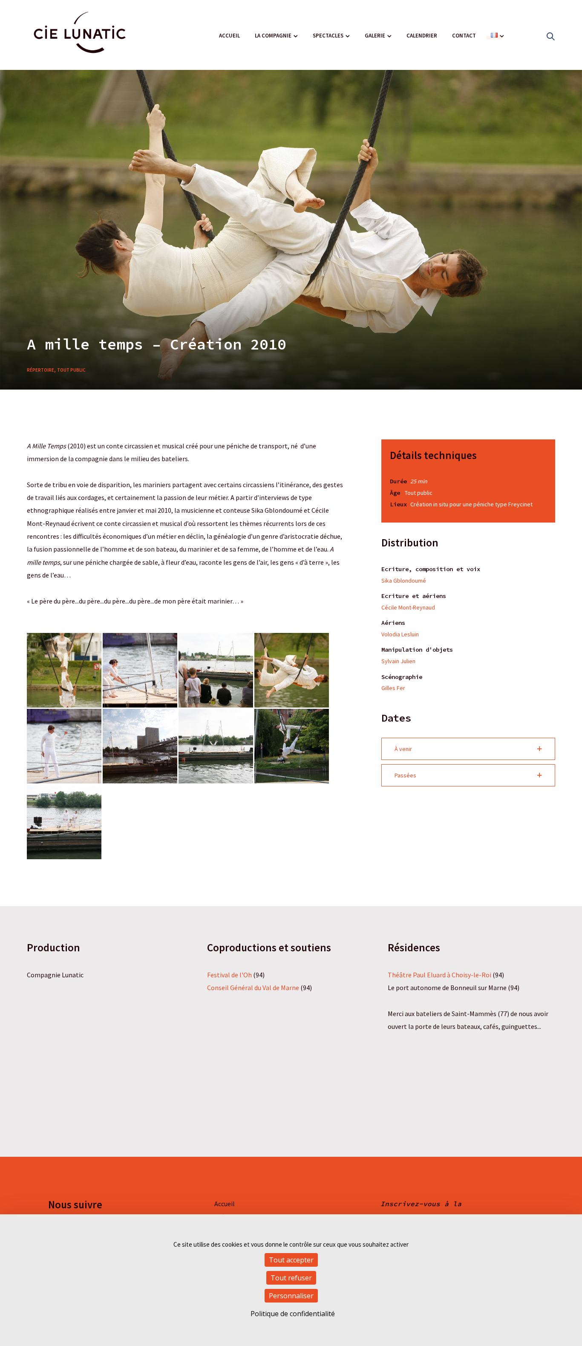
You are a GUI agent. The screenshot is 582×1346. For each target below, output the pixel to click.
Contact (464, 35)
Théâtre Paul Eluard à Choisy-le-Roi (439, 975)
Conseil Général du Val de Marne (253, 987)
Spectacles (328, 35)
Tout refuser (291, 1277)
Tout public (71, 370)
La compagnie (273, 35)
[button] (468, 749)
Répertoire (40, 370)
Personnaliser (291, 1295)
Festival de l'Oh (229, 975)
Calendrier (421, 35)
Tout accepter (291, 1260)
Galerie (375, 35)
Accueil (229, 35)
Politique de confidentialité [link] (293, 1313)
